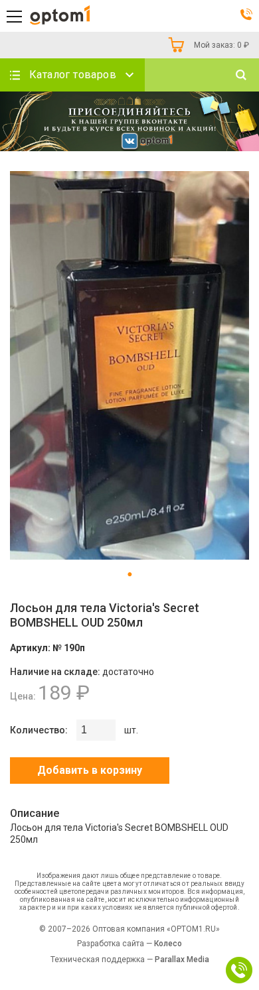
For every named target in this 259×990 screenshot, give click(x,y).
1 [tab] (129, 574)
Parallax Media (182, 959)
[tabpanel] (129, 366)
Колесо (168, 943)
